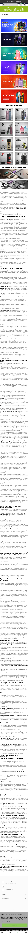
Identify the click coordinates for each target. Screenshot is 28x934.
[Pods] (14, 67)
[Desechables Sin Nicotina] (14, 53)
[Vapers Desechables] (14, 81)
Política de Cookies (21, 919)
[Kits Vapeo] (14, 96)
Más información (5, 921)
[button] (16, 4)
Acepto (14, 925)
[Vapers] (14, 39)
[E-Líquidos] (14, 25)
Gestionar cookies (13, 921)
